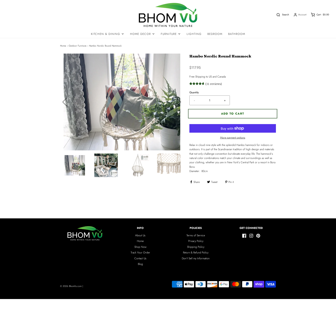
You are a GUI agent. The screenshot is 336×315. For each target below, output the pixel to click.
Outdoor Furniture (77, 46)
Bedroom (214, 34)
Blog (140, 264)
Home (63, 46)
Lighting (194, 34)
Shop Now (140, 247)
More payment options (232, 137)
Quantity (194, 92)
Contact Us (140, 258)
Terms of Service (195, 235)
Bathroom (236, 34)
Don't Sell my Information (196, 258)
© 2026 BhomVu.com (71, 286)
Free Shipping (197, 77)
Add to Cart (232, 114)
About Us (140, 235)
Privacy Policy (195, 241)
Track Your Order (140, 252)
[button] (179, 102)
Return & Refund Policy (195, 252)
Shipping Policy (195, 247)
